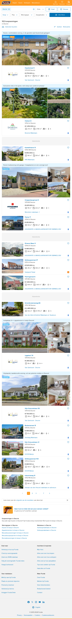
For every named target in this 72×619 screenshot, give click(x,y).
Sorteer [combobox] (63, 27)
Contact (39, 592)
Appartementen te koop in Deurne (13, 530)
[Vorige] (22, 493)
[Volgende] (49, 493)
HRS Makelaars (29, 160)
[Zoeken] (34, 9)
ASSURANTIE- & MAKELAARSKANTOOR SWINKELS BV (43, 229)
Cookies (37, 615)
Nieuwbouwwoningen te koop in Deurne (15, 533)
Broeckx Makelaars (31, 133)
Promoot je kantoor (8, 585)
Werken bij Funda (43, 581)
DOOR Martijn (29, 454)
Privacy (19, 615)
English (38, 607)
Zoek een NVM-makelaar (10, 557)
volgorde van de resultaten (25, 500)
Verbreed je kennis (8, 589)
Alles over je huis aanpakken (46, 561)
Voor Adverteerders (43, 585)
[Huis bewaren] (68, 68)
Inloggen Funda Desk (8, 592)
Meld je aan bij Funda (9, 577)
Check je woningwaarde (9, 553)
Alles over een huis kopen (45, 553)
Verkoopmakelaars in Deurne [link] (46, 530)
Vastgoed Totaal (30, 272)
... (39, 493)
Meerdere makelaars (31, 212)
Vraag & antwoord (7, 565)
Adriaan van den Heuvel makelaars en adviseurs (40, 488)
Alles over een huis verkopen (46, 557)
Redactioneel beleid (43, 589)
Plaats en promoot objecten (11, 581)
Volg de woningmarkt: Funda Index (13, 561)
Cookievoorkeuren (48, 615)
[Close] (9, 9)
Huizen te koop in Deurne (10, 528)
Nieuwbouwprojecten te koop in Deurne (15, 535)
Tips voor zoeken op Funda (46, 565)
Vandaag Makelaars (31, 438)
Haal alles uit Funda (43, 568)
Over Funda (41, 577)
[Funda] (6, 3)
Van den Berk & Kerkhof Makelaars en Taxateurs (40, 315)
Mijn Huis (40, 550)
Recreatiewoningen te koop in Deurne (14, 538)
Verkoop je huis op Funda (10, 550)
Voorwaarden (28, 615)
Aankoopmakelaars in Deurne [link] (46, 528)
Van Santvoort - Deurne (32, 80)
